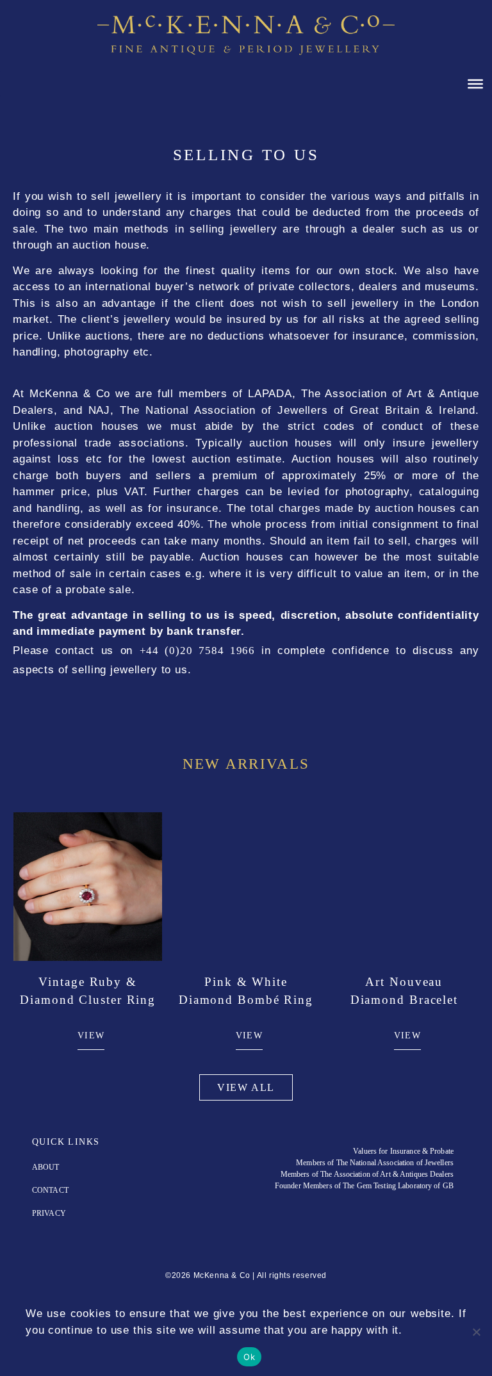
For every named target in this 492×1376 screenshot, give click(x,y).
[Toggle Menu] (475, 83)
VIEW (91, 1035)
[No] (476, 1331)
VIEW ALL (246, 1087)
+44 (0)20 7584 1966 (197, 650)
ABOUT (46, 1167)
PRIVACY (49, 1213)
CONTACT (50, 1190)
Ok (249, 1357)
